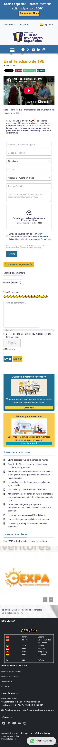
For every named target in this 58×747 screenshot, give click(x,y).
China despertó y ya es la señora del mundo (28, 460)
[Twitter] (28, 50)
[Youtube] (33, 50)
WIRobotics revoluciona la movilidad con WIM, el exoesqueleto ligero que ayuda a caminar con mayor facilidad (30, 474)
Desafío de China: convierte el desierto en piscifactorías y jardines (27, 466)
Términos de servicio (27, 247)
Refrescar (10, 349)
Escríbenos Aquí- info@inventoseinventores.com (29, 710)
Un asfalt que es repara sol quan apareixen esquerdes (27, 525)
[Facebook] (23, 50)
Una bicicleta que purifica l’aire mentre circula (28, 519)
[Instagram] (44, 50)
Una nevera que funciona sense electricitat (27, 489)
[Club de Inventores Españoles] (28, 36)
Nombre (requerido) (12, 282)
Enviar (7, 358)
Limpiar (17, 358)
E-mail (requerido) (11, 292)
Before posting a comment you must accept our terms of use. (28, 335)
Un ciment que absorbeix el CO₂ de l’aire (26, 515)
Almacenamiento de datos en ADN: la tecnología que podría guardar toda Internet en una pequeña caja (30, 497)
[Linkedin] (39, 50)
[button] (12, 51)
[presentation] (45, 599)
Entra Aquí (29, 407)
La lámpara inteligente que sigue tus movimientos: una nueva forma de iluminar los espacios (29, 507)
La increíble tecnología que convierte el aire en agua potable (29, 484)
